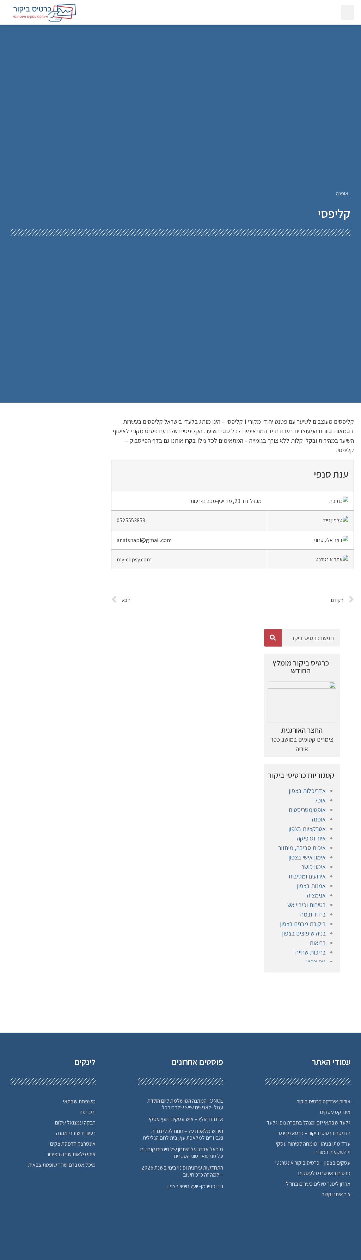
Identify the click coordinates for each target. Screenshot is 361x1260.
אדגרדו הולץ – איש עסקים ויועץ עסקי (186, 1119)
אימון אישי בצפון (307, 857)
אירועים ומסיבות (307, 876)
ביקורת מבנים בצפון (303, 924)
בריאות (318, 943)
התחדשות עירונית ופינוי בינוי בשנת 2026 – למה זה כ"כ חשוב (182, 1171)
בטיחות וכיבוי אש (306, 905)
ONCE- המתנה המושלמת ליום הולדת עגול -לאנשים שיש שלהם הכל (185, 1104)
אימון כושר (313, 867)
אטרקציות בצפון (307, 829)
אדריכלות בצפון (307, 791)
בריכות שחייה (310, 952)
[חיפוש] (273, 638)
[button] (347, 12)
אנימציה (316, 895)
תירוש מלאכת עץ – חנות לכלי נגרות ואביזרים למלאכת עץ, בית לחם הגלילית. (182, 1134)
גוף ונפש (316, 962)
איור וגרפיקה (311, 838)
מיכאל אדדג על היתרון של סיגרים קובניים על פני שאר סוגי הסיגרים (181, 1153)
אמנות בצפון (311, 886)
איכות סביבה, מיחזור (302, 848)
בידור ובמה (313, 914)
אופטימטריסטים (307, 810)
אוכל (320, 800)
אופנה (342, 193)
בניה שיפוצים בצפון (304, 933)
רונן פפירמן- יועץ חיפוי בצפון (195, 1186)
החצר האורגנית (302, 730)
